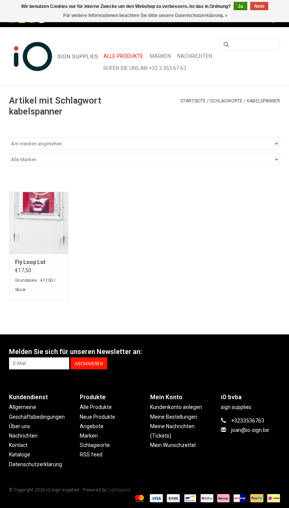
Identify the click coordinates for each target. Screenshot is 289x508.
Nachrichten (194, 56)
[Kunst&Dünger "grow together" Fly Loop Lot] (38, 223)
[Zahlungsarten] (138, 498)
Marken (160, 56)
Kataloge (19, 455)
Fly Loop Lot (30, 262)
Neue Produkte (97, 417)
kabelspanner (263, 101)
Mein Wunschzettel (173, 445)
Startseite (193, 101)
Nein (259, 6)
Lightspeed (119, 490)
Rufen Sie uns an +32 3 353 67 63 (144, 68)
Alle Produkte (123, 56)
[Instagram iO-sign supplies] (274, 352)
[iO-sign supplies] (55, 56)
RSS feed (91, 455)
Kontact (18, 445)
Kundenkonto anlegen (176, 407)
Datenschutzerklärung (35, 464)
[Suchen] (226, 44)
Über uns (19, 426)
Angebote (91, 426)
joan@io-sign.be (250, 430)
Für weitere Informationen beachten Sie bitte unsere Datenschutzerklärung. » (145, 15)
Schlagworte (226, 101)
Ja (240, 6)
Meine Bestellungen (173, 417)
